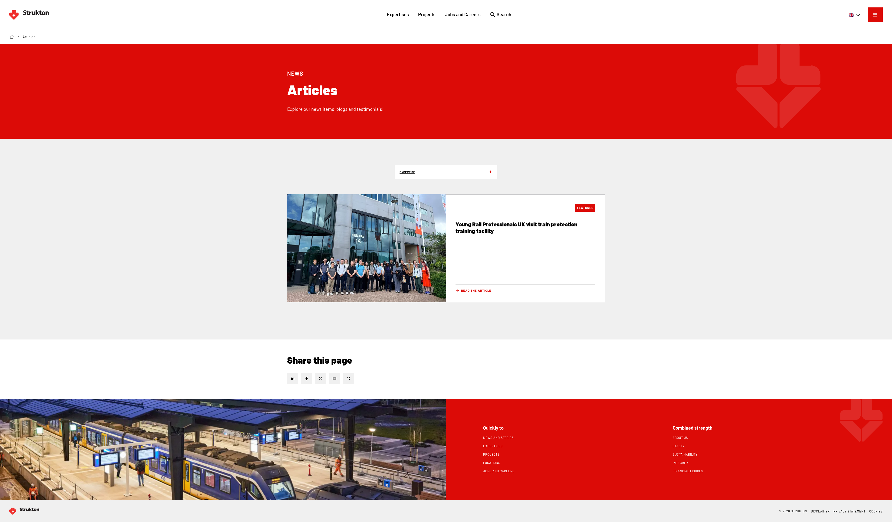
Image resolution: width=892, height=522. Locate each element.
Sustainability (685, 454)
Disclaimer (820, 511)
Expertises (493, 446)
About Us (680, 438)
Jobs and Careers (499, 471)
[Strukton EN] (29, 15)
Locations (491, 463)
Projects (491, 454)
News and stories (498, 438)
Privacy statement (849, 511)
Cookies (876, 511)
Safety (679, 446)
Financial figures (688, 471)
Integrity (681, 463)
